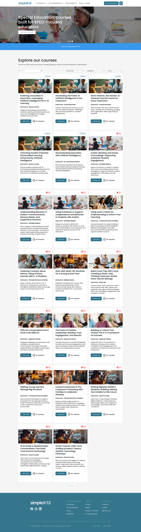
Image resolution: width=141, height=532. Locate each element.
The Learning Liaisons (91, 514)
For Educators (70, 504)
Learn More (25, 121)
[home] (24, 3)
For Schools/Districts (72, 507)
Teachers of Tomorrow (91, 510)
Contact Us (105, 504)
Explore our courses (27, 32)
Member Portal (106, 510)
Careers (87, 507)
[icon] (42, 71)
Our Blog (104, 507)
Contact (87, 3)
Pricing (81, 3)
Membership (69, 514)
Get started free (111, 3)
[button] (41, 3)
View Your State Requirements (70, 46)
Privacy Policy (96, 526)
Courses (68, 510)
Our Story (87, 504)
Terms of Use (107, 526)
